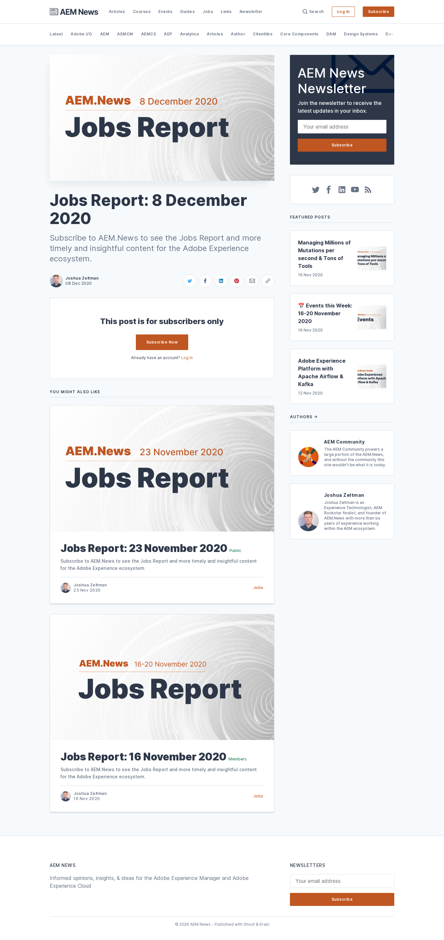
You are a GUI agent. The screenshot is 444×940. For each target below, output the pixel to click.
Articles (117, 11)
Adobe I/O (81, 33)
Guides (187, 11)
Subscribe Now (162, 342)
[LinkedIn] (341, 189)
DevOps (393, 33)
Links (226, 11)
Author (238, 33)
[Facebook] (328, 189)
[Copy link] (267, 280)
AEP (168, 33)
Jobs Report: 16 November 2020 (143, 756)
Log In (343, 11)
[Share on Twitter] (189, 280)
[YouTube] (354, 189)
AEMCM (125, 33)
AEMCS (148, 33)
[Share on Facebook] (205, 280)
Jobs (207, 11)
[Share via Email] (252, 280)
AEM (105, 33)
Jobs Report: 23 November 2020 (144, 548)
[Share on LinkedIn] (221, 280)
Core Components (299, 33)
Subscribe (378, 11)
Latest (56, 33)
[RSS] (367, 189)
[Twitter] (315, 189)
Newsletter (251, 11)
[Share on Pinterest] (236, 280)
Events (165, 11)
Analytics (189, 33)
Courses (142, 11)
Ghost (249, 924)
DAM (331, 33)
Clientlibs (262, 33)
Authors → (304, 416)
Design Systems (361, 33)
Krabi (264, 924)
